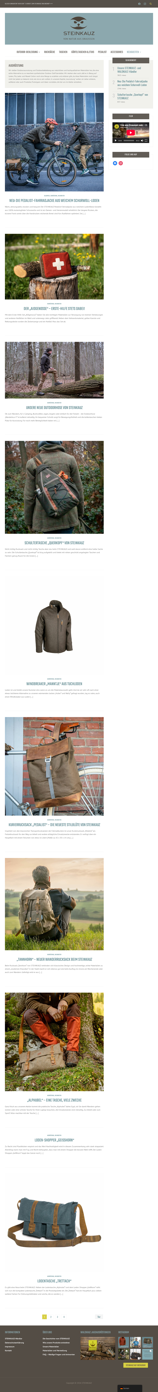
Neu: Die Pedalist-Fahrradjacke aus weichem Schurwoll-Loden (54, 201)
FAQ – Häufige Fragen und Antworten (59, 1354)
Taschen (63, 52)
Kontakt (8, 1350)
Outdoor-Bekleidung (27, 52)
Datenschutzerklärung (14, 1342)
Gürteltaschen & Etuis (82, 52)
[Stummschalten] (142, 140)
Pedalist (102, 52)
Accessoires (117, 52)
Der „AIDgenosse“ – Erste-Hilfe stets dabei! (54, 309)
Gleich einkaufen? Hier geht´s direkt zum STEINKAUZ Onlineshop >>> (29, 3)
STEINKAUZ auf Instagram (135, 1365)
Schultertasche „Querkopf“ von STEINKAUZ (54, 543)
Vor (99, 1317)
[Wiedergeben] (115, 140)
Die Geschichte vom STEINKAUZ (56, 1338)
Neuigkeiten (133, 52)
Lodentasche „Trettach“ (54, 1281)
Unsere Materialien (51, 1346)
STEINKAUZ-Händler (13, 1338)
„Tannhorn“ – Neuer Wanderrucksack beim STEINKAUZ (54, 960)
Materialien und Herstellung (55, 1350)
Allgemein (47, 196)
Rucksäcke (49, 52)
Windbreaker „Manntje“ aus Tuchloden (54, 684)
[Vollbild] (146, 140)
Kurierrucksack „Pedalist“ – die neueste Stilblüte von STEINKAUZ (54, 825)
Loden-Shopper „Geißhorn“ (54, 1140)
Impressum (9, 1346)
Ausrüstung (53, 196)
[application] (130, 132)
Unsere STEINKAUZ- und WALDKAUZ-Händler (129, 69)
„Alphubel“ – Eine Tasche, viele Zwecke (54, 1100)
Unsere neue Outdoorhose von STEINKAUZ (54, 408)
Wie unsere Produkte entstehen (56, 1342)
